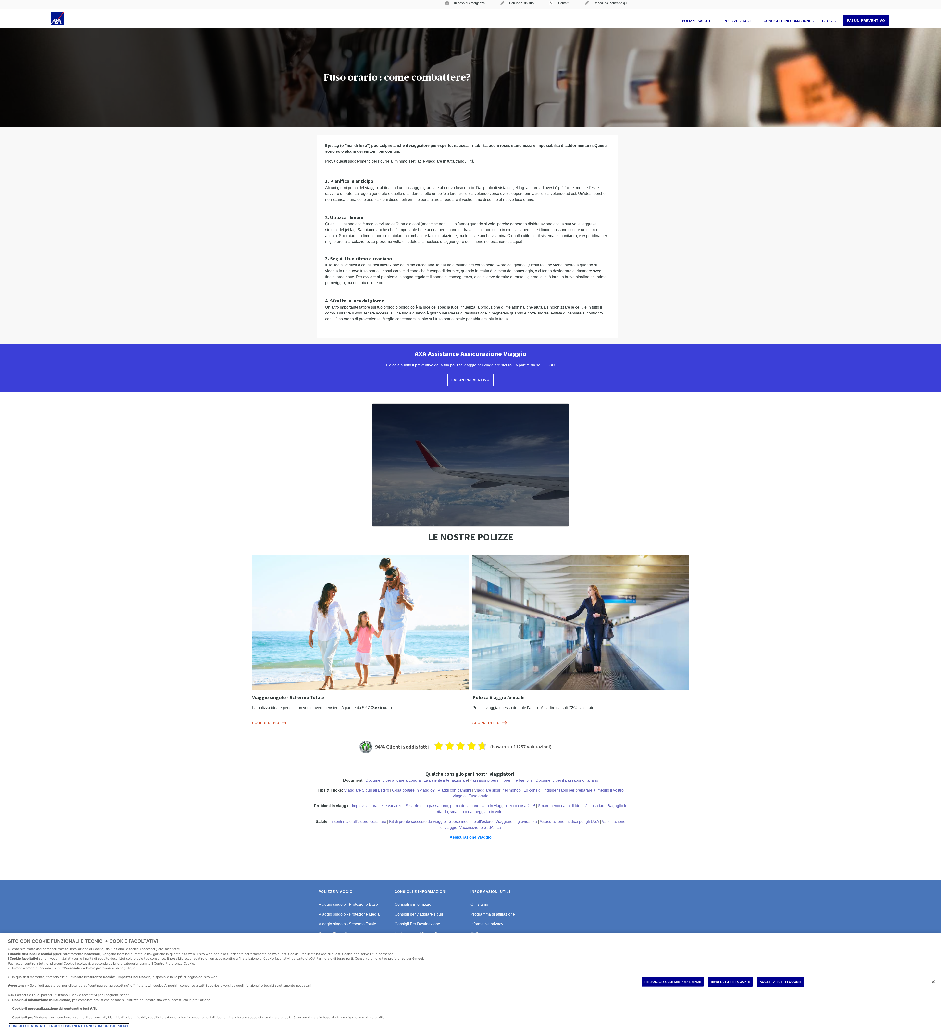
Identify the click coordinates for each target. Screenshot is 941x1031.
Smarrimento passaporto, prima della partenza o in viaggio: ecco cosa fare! (470, 806)
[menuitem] (465, 4)
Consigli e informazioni (787, 21)
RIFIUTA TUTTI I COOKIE (730, 981)
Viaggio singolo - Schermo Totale (347, 924)
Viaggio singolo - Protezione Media (349, 914)
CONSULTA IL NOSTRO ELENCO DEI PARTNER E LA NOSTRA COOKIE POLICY (68, 1026)
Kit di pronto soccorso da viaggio (417, 821)
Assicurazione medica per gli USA (569, 821)
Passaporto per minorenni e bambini (501, 780)
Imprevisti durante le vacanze (377, 806)
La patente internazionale (446, 780)
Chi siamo (479, 904)
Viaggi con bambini (454, 790)
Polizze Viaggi (738, 21)
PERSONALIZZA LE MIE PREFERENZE (672, 981)
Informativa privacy (486, 924)
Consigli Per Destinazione (417, 924)
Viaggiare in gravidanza (516, 821)
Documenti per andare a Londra (393, 780)
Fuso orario (478, 796)
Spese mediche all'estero (471, 821)
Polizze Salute (697, 21)
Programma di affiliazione (492, 914)
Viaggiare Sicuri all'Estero (366, 790)
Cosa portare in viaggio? (413, 790)
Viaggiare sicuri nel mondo (497, 790)
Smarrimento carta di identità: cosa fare (572, 806)
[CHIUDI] (933, 981)
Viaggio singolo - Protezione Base (348, 904)
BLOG (827, 21)
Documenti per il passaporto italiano (567, 780)
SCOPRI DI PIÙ (265, 723)
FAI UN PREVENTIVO (866, 21)
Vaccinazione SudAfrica (480, 827)
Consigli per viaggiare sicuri (419, 914)
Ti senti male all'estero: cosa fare (358, 821)
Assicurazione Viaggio (471, 837)
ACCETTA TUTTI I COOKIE (781, 981)
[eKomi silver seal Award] (365, 747)
